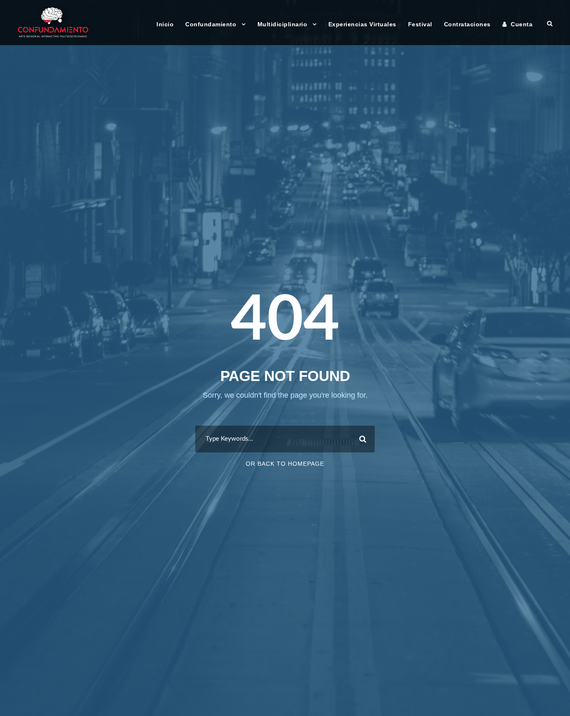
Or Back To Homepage (285, 463)
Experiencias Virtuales (362, 24)
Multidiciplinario (282, 24)
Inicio (165, 24)
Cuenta (521, 24)
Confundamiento (210, 24)
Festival (420, 24)
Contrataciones (467, 24)
